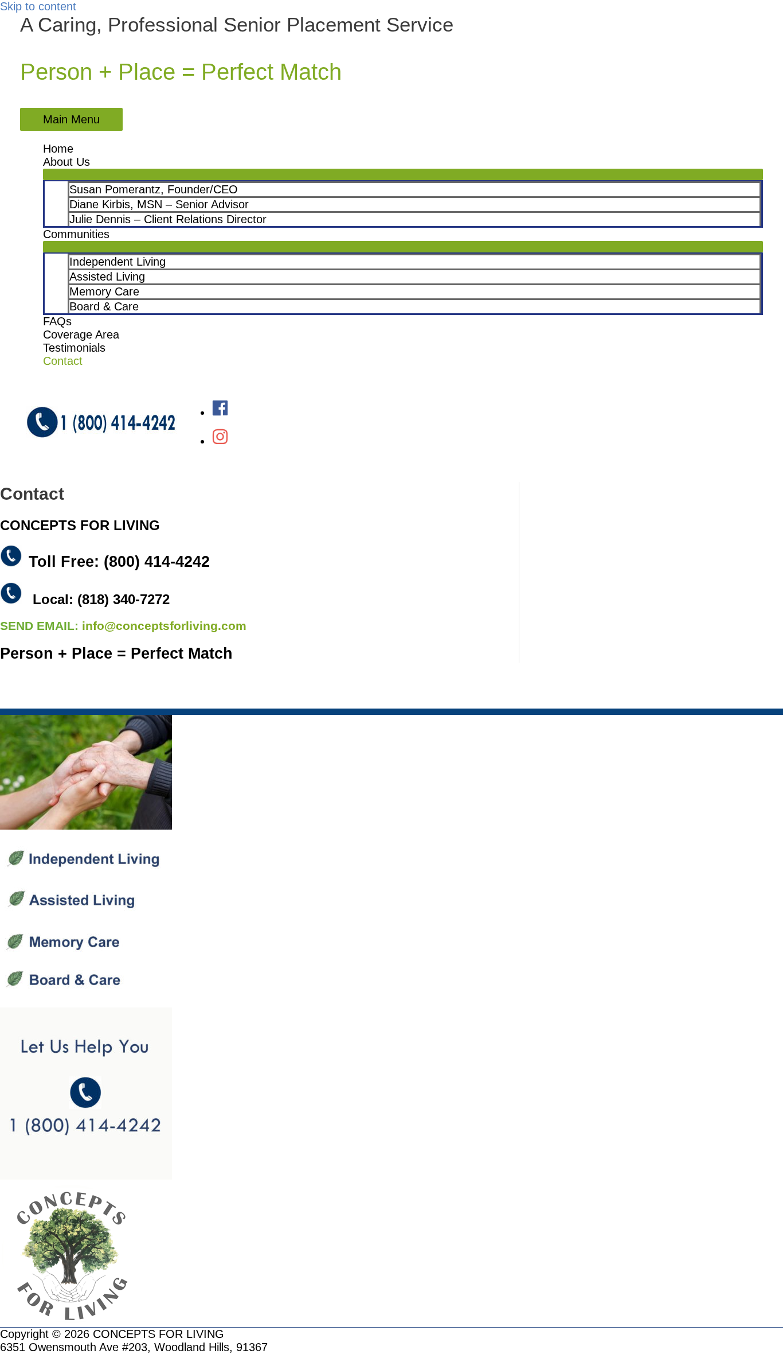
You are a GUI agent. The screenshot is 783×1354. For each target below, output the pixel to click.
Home (58, 148)
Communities (76, 234)
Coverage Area (81, 334)
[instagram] (220, 441)
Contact (63, 361)
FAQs (57, 321)
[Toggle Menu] (403, 174)
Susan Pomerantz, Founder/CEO (153, 189)
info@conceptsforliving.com (164, 626)
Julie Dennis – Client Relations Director (168, 219)
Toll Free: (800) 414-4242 (119, 561)
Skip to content (38, 6)
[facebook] (220, 412)
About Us (66, 161)
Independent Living (117, 261)
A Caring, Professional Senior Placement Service (236, 24)
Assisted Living (107, 276)
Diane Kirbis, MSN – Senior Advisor (159, 204)
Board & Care (104, 306)
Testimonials (74, 347)
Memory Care (104, 291)
